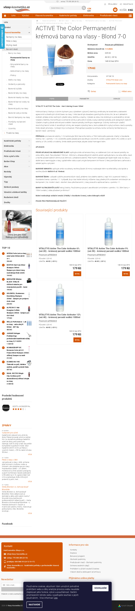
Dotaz (93, 91)
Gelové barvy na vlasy (19, 71)
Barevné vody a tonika (17, 113)
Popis (52, 99)
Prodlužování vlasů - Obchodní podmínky (86, 562)
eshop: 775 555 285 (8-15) (17, 558)
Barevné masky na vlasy (18, 97)
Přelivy (13, 75)
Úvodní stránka (5, 15)
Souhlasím (100, 588)
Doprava (73, 553)
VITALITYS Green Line (114, 80)
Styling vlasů (11, 45)
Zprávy (6, 425)
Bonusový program (77, 556)
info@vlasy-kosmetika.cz (17, 554)
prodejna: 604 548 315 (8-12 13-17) (21, 562)
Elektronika (88, 15)
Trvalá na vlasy (12, 133)
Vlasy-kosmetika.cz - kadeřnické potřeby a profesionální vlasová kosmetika (33, 566)
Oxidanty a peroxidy (16, 84)
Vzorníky (12, 128)
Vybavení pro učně (10, 433)
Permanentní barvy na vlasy (20, 59)
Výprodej (8, 177)
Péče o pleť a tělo (11, 156)
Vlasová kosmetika (44, 15)
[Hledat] (84, 8)
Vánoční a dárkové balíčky (15, 192)
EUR (89, 11)
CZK (89, 8)
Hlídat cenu (126, 91)
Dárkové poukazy (11, 187)
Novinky (7, 172)
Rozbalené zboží (11, 197)
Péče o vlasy (11, 41)
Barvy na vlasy (14, 53)
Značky (7, 202)
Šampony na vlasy (14, 37)
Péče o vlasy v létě (9, 460)
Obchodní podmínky (78, 559)
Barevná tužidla (15, 89)
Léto (13, 15)
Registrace (128, 4)
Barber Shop (9, 161)
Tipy (6, 182)
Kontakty (73, 550)
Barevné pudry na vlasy (18, 108)
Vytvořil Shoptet (127, 606)
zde (55, 598)
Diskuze (117, 99)
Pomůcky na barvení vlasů (17, 123)
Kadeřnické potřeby (68, 15)
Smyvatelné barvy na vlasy (19, 65)
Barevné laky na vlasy (17, 93)
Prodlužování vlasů (108, 15)
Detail (77, 274)
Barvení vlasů (12, 49)
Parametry (84, 99)
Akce (6, 166)
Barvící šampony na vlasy (19, 117)
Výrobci (25, 15)
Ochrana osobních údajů (79, 566)
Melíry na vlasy (14, 80)
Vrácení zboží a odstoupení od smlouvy (85, 572)
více (30, 454)
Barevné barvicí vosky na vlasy (19, 103)
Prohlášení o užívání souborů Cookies (84, 569)
